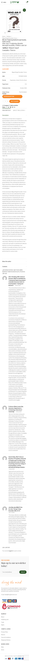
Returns (3, 634)
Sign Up (23, 572)
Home (3, 36)
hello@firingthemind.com (11, 594)
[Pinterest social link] (13, 107)
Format (4, 93)
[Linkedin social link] (15, 107)
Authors (9, 36)
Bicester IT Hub (21, 656)
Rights (2, 624)
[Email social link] (11, 107)
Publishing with (5, 619)
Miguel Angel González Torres (9, 38)
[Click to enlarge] (5, 32)
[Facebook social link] (7, 107)
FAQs (2, 647)
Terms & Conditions (6, 637)
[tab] (6, 110)
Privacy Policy (4, 632)
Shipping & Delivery (5, 640)
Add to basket (14, 101)
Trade (2, 622)
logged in (11, 550)
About (2, 617)
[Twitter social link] (9, 107)
